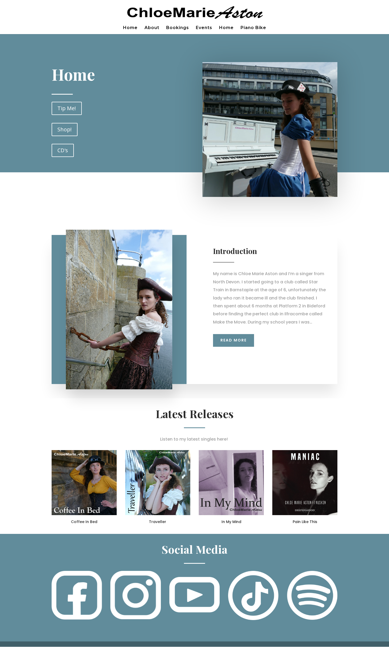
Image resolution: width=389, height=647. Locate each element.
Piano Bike (253, 28)
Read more (233, 340)
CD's (62, 150)
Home (130, 28)
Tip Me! (66, 108)
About (151, 28)
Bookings (177, 28)
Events (204, 28)
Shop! (64, 129)
